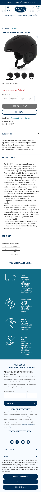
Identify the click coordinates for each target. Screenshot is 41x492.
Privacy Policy (7, 427)
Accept (20, 482)
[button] (37, 37)
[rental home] (8, 8)
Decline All (20, 487)
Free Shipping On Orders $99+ (19, 2)
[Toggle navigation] (2, 8)
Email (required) (9, 391)
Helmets (14, 28)
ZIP (28, 391)
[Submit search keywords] (33, 14)
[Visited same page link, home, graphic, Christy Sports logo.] (20, 9)
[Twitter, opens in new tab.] (28, 442)
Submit (10, 403)
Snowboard (5, 28)
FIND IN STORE (20, 112)
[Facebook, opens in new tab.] (17, 442)
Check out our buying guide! (22, 118)
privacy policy (18, 462)
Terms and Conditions (28, 424)
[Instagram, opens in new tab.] (12, 442)
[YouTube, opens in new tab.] (23, 442)
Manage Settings (20, 476)
